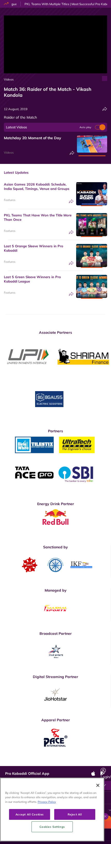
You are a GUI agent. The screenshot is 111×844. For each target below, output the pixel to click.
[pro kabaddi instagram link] (59, 762)
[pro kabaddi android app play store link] (82, 762)
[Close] (98, 785)
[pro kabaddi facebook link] (35, 762)
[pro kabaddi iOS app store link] (70, 762)
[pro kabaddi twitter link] (47, 762)
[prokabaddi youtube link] (94, 762)
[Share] (104, 109)
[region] (52, 809)
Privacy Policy (47, 802)
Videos (9, 79)
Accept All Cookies (29, 814)
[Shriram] (28, 356)
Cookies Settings (52, 827)
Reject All (75, 814)
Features (9, 200)
